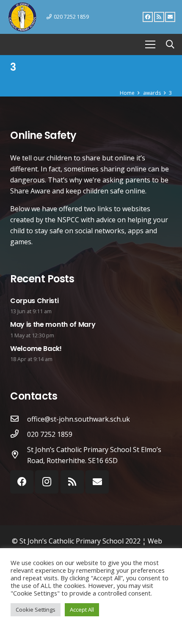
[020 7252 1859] (18, 434)
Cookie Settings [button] (35, 609)
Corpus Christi (34, 301)
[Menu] (150, 44)
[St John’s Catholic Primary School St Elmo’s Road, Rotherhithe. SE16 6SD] (18, 455)
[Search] (170, 44)
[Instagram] (46, 482)
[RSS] (159, 17)
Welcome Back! (36, 348)
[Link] (22, 17)
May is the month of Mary (52, 324)
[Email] (170, 17)
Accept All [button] (82, 609)
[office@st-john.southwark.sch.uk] (18, 419)
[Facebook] (148, 17)
